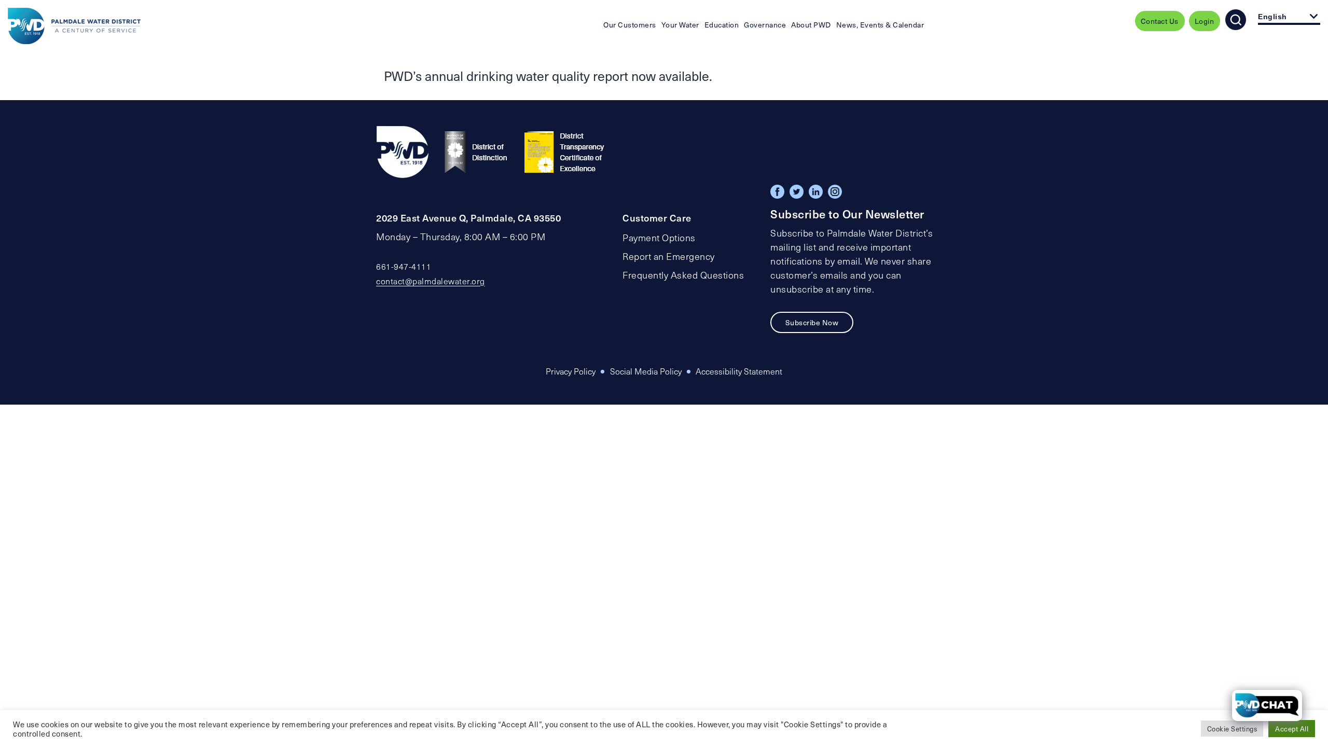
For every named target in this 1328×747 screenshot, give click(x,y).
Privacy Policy (571, 371)
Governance (765, 24)
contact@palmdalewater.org (430, 280)
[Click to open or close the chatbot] (1267, 705)
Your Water (680, 24)
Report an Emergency (668, 256)
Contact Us (1160, 21)
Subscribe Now (812, 322)
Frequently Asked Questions (683, 275)
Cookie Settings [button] (1232, 729)
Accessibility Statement (739, 371)
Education (721, 24)
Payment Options (659, 237)
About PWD (811, 24)
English (1272, 16)
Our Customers (629, 24)
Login (1204, 21)
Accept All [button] (1291, 729)
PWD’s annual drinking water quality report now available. (548, 76)
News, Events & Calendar (880, 24)
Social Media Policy (646, 371)
